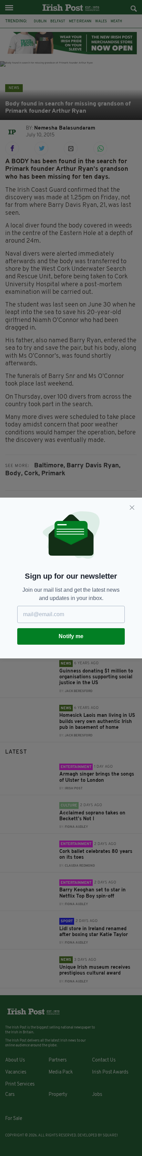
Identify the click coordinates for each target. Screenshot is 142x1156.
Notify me (71, 636)
